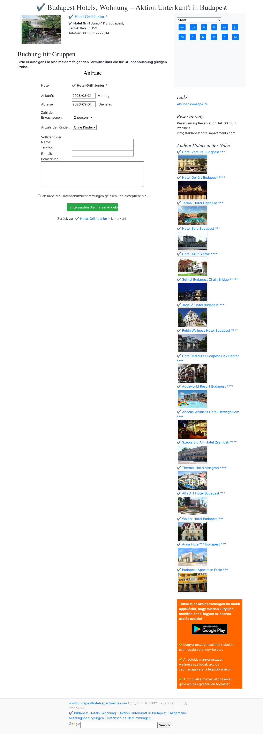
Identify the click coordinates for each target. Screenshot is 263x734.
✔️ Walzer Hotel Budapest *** (200, 519)
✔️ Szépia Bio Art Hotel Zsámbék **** (207, 442)
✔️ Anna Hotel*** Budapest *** (201, 544)
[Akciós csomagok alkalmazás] (209, 629)
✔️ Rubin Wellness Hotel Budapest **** (207, 330)
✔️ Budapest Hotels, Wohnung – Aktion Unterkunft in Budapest (131, 7)
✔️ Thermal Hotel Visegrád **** (201, 468)
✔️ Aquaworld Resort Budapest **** (205, 386)
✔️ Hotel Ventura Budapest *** (201, 152)
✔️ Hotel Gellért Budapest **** (201, 177)
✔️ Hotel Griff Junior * (87, 16)
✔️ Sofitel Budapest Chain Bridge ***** (207, 279)
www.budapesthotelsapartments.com (98, 703)
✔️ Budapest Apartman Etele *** (202, 570)
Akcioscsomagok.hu (192, 104)
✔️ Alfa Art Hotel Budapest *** (201, 493)
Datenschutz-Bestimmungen (129, 718)
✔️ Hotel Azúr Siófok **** (197, 254)
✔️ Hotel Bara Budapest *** (198, 228)
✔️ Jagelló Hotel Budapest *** (200, 305)
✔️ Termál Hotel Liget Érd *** (200, 203)
